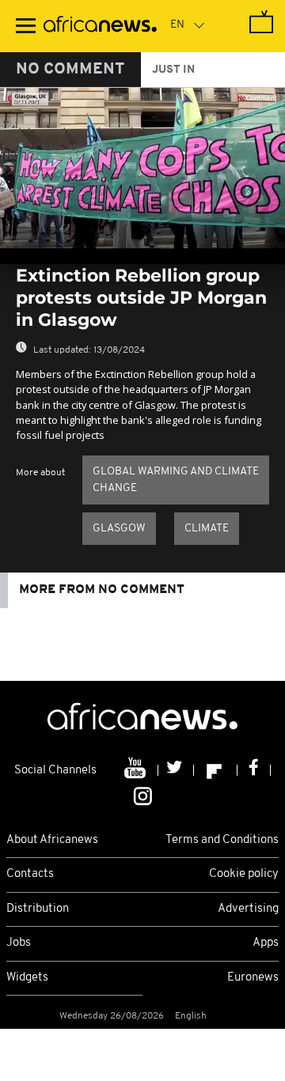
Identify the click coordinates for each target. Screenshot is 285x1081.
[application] (142, 168)
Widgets (27, 978)
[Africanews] (100, 26)
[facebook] (254, 770)
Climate (206, 529)
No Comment (70, 69)
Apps (266, 943)
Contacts (30, 874)
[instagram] (143, 794)
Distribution (37, 909)
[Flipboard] (216, 770)
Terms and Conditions (222, 840)
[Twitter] (176, 770)
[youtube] (136, 770)
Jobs (18, 943)
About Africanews (52, 840)
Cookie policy (244, 874)
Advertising (248, 909)
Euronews (253, 978)
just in (173, 70)
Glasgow (119, 529)
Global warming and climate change (176, 480)
